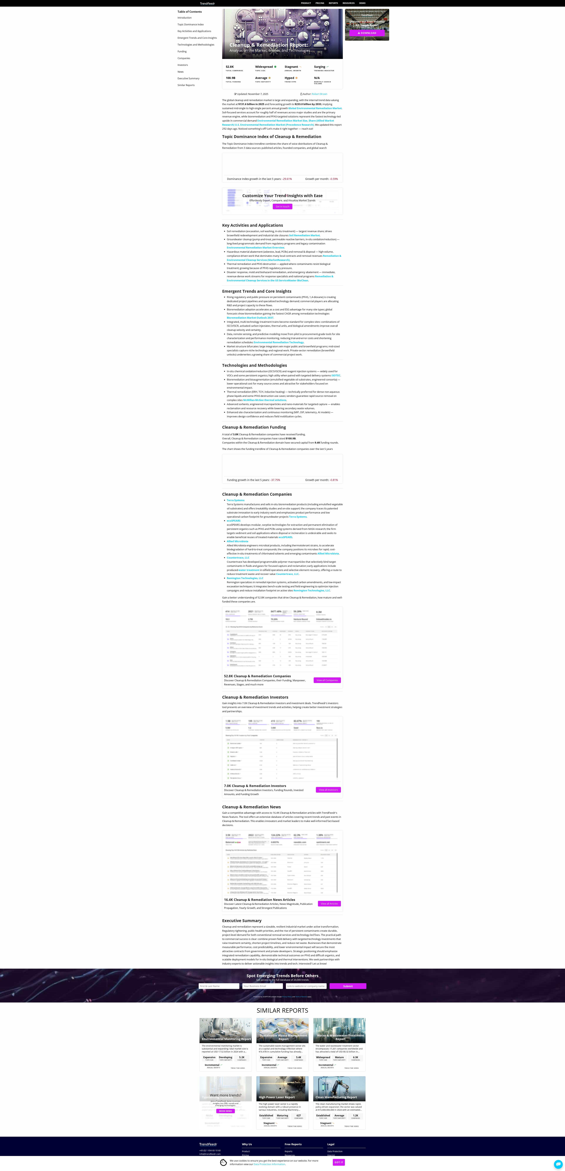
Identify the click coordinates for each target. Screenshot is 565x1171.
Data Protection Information (269, 1164)
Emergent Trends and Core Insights (197, 37)
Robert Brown (319, 94)
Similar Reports (186, 85)
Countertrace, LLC (238, 557)
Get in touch (282, 206)
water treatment (249, 570)
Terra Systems (235, 500)
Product (306, 3)
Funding (182, 51)
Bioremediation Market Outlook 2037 (250, 317)
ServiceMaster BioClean (293, 280)
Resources (349, 3)
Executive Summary (188, 78)
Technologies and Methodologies (196, 44)
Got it (339, 1162)
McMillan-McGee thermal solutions (264, 400)
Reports (333, 3)
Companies (184, 58)
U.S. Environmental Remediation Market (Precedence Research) (274, 124)
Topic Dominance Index (191, 24)
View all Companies (327, 680)
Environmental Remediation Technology (279, 342)
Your (262, 986)
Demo (362, 3)
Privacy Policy (287, 997)
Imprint (331, 1155)
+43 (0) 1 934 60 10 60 (210, 1150)
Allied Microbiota (237, 541)
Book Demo (225, 1111)
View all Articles (329, 903)
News (181, 71)
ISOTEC (335, 375)
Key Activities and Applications (194, 31)
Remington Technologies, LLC (245, 578)
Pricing (320, 3)
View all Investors (328, 789)
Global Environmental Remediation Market (315, 108)
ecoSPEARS (233, 520)
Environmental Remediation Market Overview (255, 247)
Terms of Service (301, 997)
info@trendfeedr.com (210, 1154)
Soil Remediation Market (304, 235)
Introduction (185, 17)
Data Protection (335, 1151)
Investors (183, 65)
